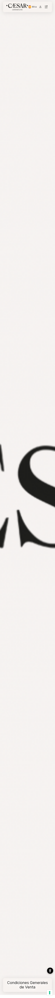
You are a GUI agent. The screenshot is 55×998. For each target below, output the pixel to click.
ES (34, 7)
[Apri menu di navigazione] (46, 7)
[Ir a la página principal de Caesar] (17, 6)
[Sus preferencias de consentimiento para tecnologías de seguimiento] (50, 993)
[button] (50, 971)
